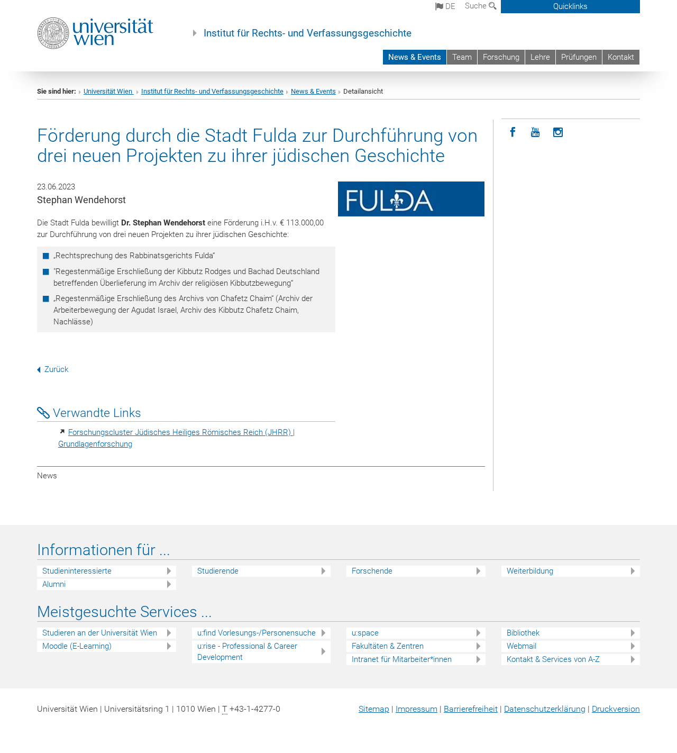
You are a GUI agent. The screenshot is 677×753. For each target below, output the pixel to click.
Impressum (416, 709)
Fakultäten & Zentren (388, 646)
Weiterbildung (530, 571)
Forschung (501, 57)
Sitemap (374, 709)
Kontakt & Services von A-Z (553, 659)
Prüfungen (579, 57)
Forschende (372, 571)
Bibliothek (523, 633)
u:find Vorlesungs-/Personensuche (256, 633)
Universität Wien (109, 91)
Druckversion (616, 709)
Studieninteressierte (77, 571)
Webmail (521, 646)
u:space (365, 633)
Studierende (218, 571)
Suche (477, 6)
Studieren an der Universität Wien (99, 633)
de (449, 6)
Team (462, 57)
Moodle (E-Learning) (77, 646)
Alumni (54, 584)
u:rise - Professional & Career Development (247, 651)
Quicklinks (570, 6)
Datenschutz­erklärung (544, 709)
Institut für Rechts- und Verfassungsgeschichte (307, 33)
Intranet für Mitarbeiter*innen (402, 659)
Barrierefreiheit (471, 709)
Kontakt (621, 57)
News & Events (414, 57)
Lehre (540, 57)
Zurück (56, 369)
